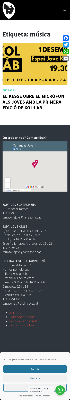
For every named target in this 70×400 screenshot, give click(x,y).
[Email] (66, 58)
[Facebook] (66, 38)
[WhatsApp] (66, 51)
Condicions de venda (23, 321)
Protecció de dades (42, 395)
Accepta (35, 369)
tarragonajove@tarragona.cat (22, 217)
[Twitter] (66, 44)
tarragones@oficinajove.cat (20, 303)
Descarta (35, 378)
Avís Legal (15, 313)
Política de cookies (26, 395)
